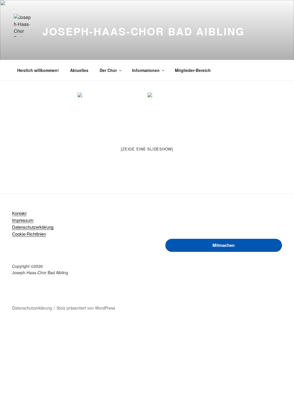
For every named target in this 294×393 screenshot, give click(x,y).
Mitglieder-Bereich (193, 70)
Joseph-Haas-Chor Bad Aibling (143, 31)
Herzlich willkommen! (38, 70)
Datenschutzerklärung (32, 227)
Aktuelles (79, 70)
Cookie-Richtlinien (29, 234)
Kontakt (19, 213)
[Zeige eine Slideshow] (147, 149)
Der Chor (108, 70)
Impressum (23, 220)
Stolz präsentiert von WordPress (86, 308)
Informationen (146, 70)
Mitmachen (223, 245)
